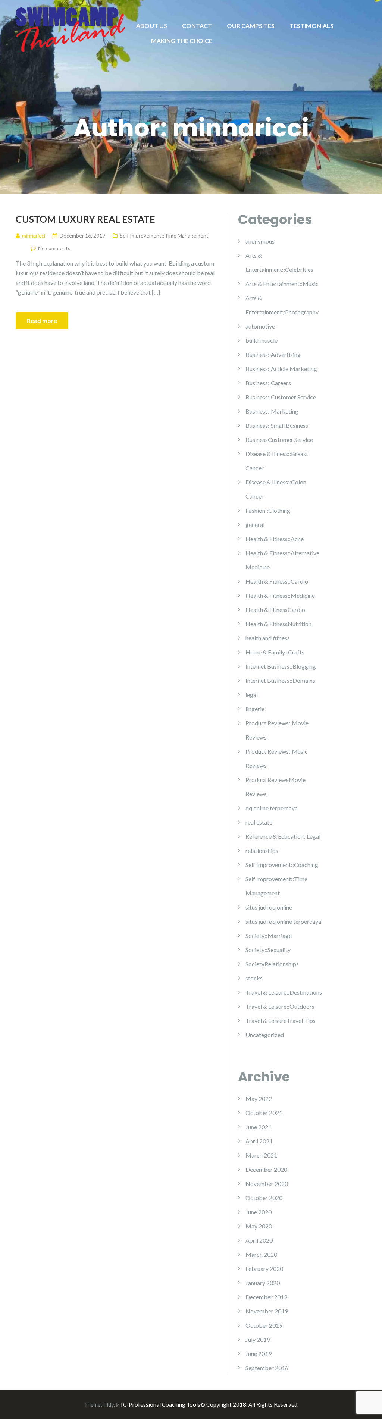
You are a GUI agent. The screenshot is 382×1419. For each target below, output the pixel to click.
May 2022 (258, 1098)
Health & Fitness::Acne (274, 538)
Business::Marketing (271, 411)
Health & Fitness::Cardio (276, 581)
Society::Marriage (268, 935)
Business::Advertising (273, 354)
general (254, 524)
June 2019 (258, 1353)
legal (251, 694)
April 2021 (259, 1141)
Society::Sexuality (268, 949)
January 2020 (262, 1282)
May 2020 (258, 1226)
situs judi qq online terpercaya (283, 921)
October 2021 (263, 1112)
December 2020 (266, 1169)
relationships (261, 850)
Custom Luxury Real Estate (85, 219)
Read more (42, 320)
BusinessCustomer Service (279, 439)
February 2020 (264, 1268)
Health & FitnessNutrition (278, 623)
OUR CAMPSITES (251, 25)
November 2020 (266, 1183)
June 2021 (258, 1126)
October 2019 (263, 1325)
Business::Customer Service (280, 397)
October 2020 (263, 1197)
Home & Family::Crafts (274, 652)
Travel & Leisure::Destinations (283, 992)
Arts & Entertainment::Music (282, 283)
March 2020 (261, 1254)
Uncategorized (264, 1034)
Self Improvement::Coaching (281, 864)
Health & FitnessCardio (275, 609)
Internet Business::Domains (280, 680)
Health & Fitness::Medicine (280, 595)
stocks (254, 978)
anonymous (260, 241)
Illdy (108, 1404)
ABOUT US (151, 25)
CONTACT (197, 25)
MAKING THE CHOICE (181, 40)
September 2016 (266, 1367)
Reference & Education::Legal (282, 836)
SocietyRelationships (272, 963)
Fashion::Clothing (267, 510)
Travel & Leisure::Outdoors (279, 1006)
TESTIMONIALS (311, 25)
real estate (258, 822)
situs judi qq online (268, 907)
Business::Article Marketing (281, 368)
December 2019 (266, 1296)
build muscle (261, 340)
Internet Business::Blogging (280, 666)
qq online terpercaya (271, 807)
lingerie (254, 708)
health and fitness (267, 637)
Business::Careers (268, 382)
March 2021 (261, 1155)
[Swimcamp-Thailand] (70, 28)
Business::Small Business (276, 425)
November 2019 (266, 1311)
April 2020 (259, 1240)
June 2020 (258, 1211)
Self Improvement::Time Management (164, 235)
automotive (260, 326)
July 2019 (257, 1339)
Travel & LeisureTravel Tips (280, 1020)
